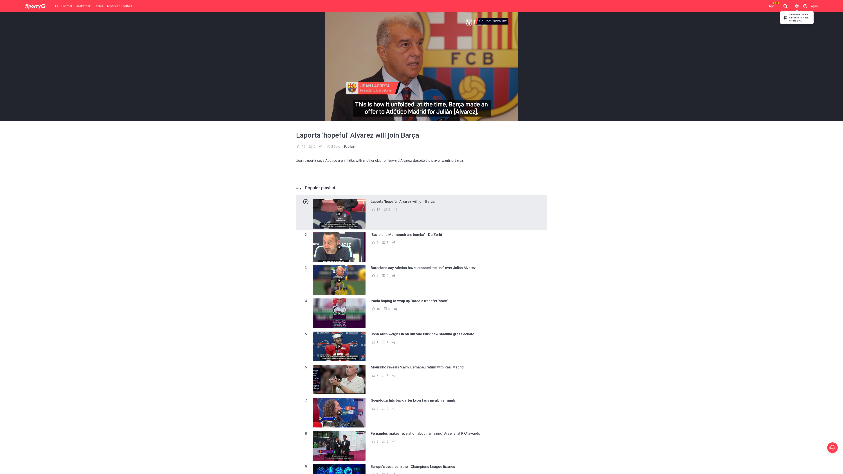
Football (66, 6)
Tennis (98, 6)
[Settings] (797, 6)
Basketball (83, 6)
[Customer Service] (832, 447)
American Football (119, 6)
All (56, 6)
